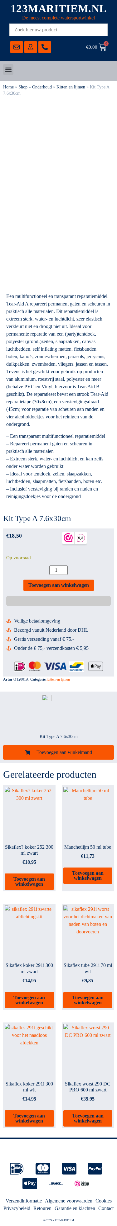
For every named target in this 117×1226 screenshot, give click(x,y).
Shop (22, 87)
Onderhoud (42, 87)
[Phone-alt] (44, 47)
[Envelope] (16, 47)
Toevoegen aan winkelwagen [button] (29, 881)
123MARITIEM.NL (59, 9)
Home (8, 87)
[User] (30, 47)
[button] (8, 69)
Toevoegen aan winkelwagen (58, 585)
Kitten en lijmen (70, 87)
